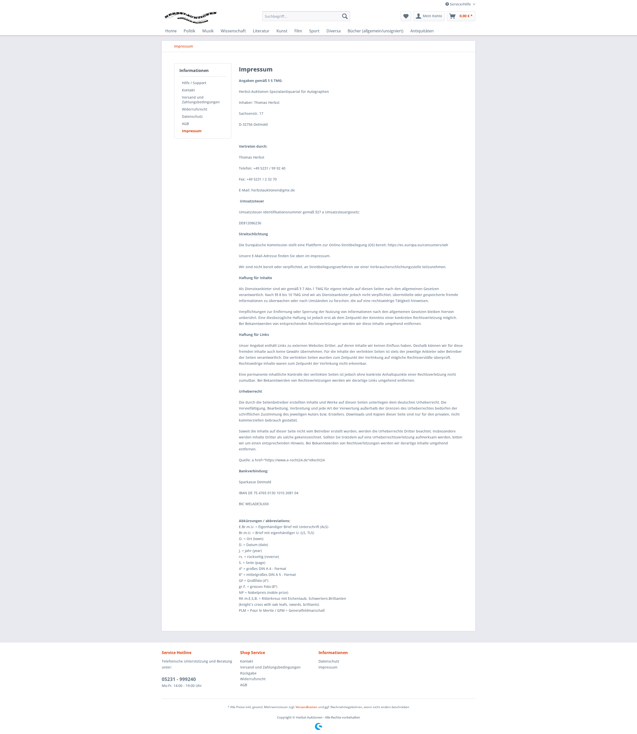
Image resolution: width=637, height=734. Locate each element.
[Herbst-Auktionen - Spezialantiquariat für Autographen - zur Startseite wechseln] (190, 17)
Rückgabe (248, 673)
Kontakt (188, 90)
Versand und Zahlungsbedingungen (201, 99)
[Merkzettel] (406, 16)
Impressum (192, 130)
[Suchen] (345, 16)
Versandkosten (306, 707)
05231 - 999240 (179, 679)
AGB (185, 123)
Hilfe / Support (194, 82)
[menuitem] (306, 16)
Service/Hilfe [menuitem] (460, 4)
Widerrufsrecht (194, 109)
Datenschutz (192, 116)
